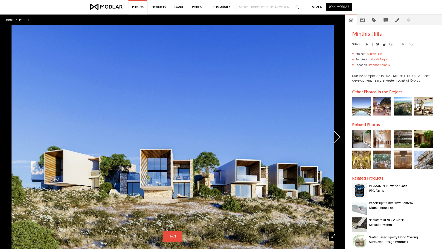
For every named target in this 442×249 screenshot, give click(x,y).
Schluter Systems (381, 225)
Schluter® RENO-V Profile (387, 220)
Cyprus (385, 65)
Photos (24, 20)
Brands (179, 7)
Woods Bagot (379, 59)
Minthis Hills (374, 54)
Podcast (198, 7)
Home (9, 20)
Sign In (317, 7)
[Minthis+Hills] (367, 44)
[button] (411, 44)
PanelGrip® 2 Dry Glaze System (391, 203)
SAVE (172, 236)
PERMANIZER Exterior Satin (388, 186)
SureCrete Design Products (388, 242)
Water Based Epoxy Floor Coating (393, 237)
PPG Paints (376, 191)
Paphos (374, 65)
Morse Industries (381, 208)
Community (221, 7)
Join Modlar (339, 7)
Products (158, 7)
